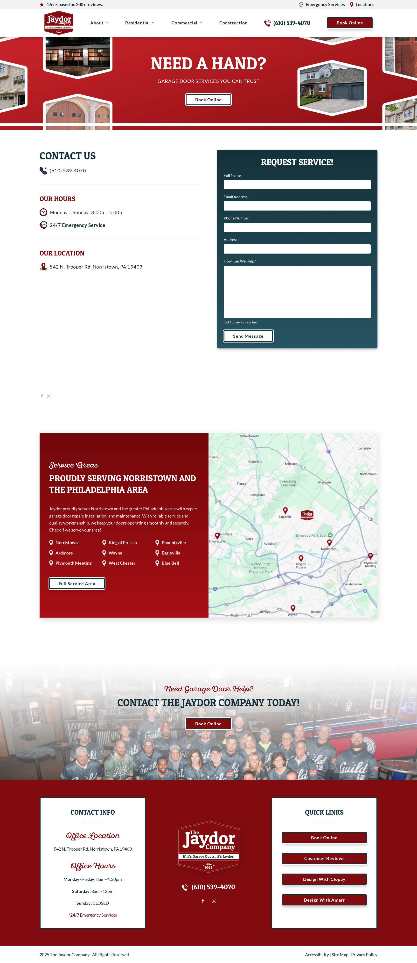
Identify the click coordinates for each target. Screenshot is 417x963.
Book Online (350, 22)
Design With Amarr (324, 900)
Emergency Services (325, 4)
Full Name (233, 175)
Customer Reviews (324, 858)
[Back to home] (59, 23)
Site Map (340, 954)
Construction (233, 22)
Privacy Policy (364, 954)
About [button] (97, 22)
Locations (365, 4)
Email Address (237, 196)
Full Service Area (77, 583)
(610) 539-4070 (291, 22)
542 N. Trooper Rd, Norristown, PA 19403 (96, 267)
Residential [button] (137, 22)
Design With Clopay (324, 879)
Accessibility (317, 954)
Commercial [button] (184, 22)
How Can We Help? (241, 261)
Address (232, 239)
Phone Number (238, 218)
